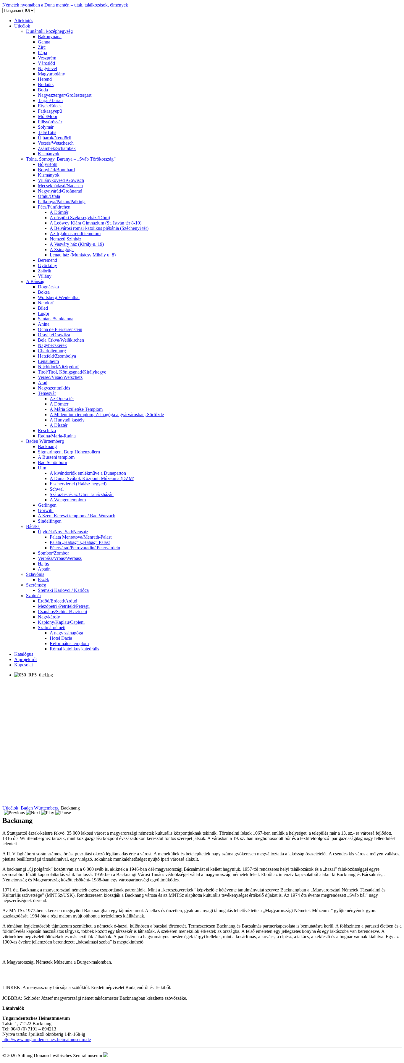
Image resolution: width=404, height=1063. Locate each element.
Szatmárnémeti (51, 627)
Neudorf (46, 302)
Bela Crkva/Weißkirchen (61, 340)
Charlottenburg (52, 350)
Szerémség (36, 584)
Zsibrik (44, 270)
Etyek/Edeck (50, 105)
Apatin (44, 568)
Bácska (33, 526)
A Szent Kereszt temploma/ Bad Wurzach (76, 515)
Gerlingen (47, 505)
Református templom (69, 643)
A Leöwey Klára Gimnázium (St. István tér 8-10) (95, 222)
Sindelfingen (50, 521)
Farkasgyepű (50, 111)
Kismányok (48, 153)
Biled (43, 308)
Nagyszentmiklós (54, 387)
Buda (43, 89)
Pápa (42, 52)
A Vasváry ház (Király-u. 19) (77, 244)
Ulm (42, 467)
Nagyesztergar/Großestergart (64, 95)
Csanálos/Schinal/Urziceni (62, 611)
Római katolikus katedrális (74, 648)
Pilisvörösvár (50, 121)
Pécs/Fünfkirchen (54, 206)
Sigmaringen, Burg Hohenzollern (69, 451)
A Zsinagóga (62, 249)
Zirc (42, 47)
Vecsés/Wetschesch (56, 143)
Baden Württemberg (45, 441)
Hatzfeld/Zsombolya (57, 355)
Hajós (43, 563)
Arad (42, 382)
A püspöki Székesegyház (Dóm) (80, 217)
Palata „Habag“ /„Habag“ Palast (80, 542)
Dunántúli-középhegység (49, 31)
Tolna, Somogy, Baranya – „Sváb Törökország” (71, 158)
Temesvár (47, 393)
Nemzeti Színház (65, 238)
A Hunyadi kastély (67, 419)
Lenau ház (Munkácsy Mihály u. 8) (83, 254)
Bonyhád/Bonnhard (56, 169)
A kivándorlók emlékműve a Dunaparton (88, 473)
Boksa (44, 292)
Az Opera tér (62, 398)
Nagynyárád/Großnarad (60, 190)
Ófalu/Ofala (49, 196)
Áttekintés (23, 20)
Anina (43, 324)
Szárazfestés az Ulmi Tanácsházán (82, 494)
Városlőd (46, 63)
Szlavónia (35, 574)
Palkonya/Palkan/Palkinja (61, 201)
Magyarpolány (51, 73)
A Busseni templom (56, 457)
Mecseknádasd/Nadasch (60, 185)
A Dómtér (59, 212)
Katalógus (23, 654)
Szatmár (33, 595)
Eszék (43, 579)
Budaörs (46, 84)
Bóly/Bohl (47, 164)
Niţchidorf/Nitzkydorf (58, 366)
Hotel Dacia (61, 638)
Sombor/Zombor (53, 552)
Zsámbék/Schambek (57, 148)
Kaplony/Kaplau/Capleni (61, 622)
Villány (44, 276)
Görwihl (46, 510)
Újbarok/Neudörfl (54, 137)
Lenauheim (48, 361)
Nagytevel (47, 68)
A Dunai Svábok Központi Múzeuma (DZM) (92, 478)
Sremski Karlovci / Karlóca (63, 590)
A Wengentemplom (68, 499)
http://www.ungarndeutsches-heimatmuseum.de (46, 1039)
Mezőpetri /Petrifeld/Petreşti (64, 606)
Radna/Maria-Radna (57, 435)
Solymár (46, 127)
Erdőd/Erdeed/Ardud (57, 600)
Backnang (47, 446)
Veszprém (47, 57)
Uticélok (22, 25)
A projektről (25, 659)
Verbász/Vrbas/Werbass (60, 558)
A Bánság (35, 281)
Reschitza (47, 430)
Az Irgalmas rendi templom (75, 233)
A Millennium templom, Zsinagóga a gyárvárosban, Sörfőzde (107, 414)
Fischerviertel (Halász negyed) (78, 483)
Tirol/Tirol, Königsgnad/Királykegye (72, 371)
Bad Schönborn (52, 462)
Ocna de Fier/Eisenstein (60, 329)
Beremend (47, 260)
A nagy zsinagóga (66, 632)
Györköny (47, 265)
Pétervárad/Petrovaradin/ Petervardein (85, 547)
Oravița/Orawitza (54, 334)
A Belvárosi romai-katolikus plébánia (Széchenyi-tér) (99, 228)
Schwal (57, 489)
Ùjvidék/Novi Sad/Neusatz (63, 531)
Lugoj (43, 313)
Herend (45, 79)
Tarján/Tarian (50, 100)
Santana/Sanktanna (55, 318)
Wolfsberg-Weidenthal (59, 297)
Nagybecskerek (52, 345)
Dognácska (48, 286)
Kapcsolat (23, 664)
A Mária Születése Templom (76, 409)
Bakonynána (50, 36)
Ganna (44, 41)
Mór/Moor (47, 116)
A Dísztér (58, 425)
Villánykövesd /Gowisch (61, 180)
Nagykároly (49, 616)
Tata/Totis (47, 132)
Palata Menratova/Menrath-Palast (80, 536)
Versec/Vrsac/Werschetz (60, 377)
